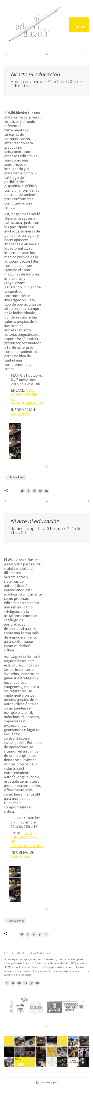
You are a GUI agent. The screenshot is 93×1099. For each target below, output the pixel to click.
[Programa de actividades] (62, 1041)
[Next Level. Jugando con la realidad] (41, 1062)
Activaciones (17, 477)
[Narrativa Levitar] (9, 1052)
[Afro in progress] (62, 1062)
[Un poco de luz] (84, 1062)
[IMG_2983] (15, 429)
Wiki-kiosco (20, 413)
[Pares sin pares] (9, 1062)
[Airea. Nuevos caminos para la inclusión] (73, 1052)
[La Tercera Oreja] (84, 1041)
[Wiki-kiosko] (41, 1052)
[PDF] (62, 1052)
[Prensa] (9, 1041)
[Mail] (25, 983)
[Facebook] (28, 491)
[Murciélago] (30, 1052)
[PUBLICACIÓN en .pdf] (19, 1062)
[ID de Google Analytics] (40, 491)
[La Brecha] (51, 1062)
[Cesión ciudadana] (30, 1062)
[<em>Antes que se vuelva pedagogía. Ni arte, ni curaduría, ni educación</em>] (73, 1041)
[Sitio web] (31, 983)
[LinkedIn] (46, 491)
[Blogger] (37, 983)
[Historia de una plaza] (41, 1041)
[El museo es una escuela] (73, 1062)
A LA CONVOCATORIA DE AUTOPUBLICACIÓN (27, 397)
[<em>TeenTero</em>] (19, 1041)
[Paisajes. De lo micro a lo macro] (51, 1052)
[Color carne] (84, 1052)
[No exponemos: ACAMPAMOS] (30, 1041)
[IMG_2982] (15, 453)
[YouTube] (19, 983)
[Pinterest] (34, 491)
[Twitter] (22, 491)
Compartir (10, 490)
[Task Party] (19, 1052)
